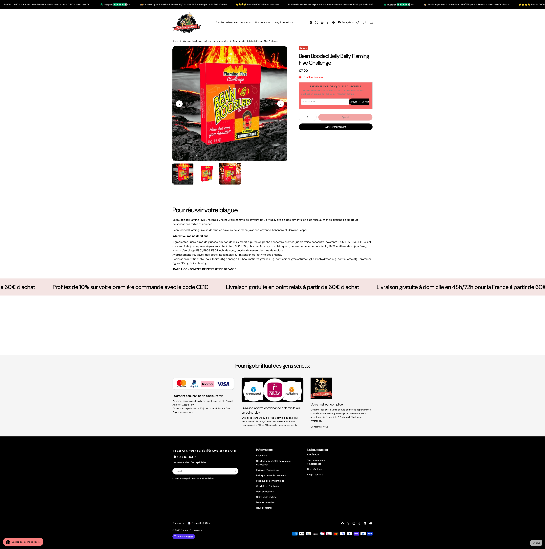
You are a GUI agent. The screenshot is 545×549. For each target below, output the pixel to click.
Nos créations (314, 469)
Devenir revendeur (265, 502)
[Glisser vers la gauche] (179, 103)
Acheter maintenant (335, 126)
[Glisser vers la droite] (280, 103)
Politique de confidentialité (270, 480)
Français (346, 22)
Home (175, 41)
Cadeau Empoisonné (191, 530)
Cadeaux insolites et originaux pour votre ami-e (205, 41)
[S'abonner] (235, 471)
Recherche (261, 455)
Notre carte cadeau (266, 496)
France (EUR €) (200, 523)
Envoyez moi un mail (359, 101)
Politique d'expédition (267, 470)
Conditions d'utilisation (268, 486)
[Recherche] (358, 22)
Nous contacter (264, 507)
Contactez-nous (319, 426)
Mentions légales (265, 491)
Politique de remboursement (271, 475)
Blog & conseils (315, 474)
